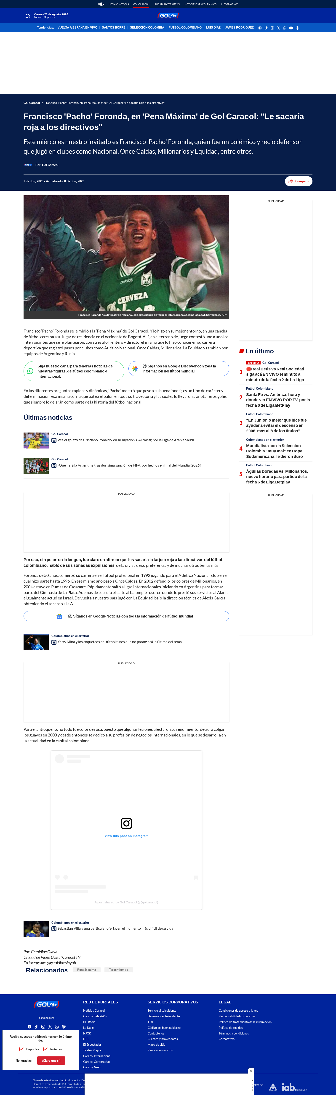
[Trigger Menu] (28, 15)
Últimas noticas (119, 4)
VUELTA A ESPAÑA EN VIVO (77, 27)
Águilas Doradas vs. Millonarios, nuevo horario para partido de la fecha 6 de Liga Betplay (277, 476)
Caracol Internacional (97, 1055)
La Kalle (88, 1027)
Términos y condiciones (234, 1033)
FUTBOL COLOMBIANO (185, 27)
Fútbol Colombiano (259, 388)
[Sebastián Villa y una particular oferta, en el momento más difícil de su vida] (36, 929)
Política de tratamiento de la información (245, 1022)
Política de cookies (231, 1027)
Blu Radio (89, 1022)
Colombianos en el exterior (70, 636)
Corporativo (227, 1038)
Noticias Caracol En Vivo (200, 4)
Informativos (229, 4)
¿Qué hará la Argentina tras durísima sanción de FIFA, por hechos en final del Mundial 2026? (129, 465)
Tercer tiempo (118, 969)
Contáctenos (156, 1033)
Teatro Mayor (92, 1050)
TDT (150, 1022)
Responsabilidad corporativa (237, 1016)
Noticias (56, 1049)
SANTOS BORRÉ (113, 27)
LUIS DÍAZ (213, 27)
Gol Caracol (141, 4)
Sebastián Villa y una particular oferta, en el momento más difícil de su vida (115, 928)
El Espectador (92, 1044)
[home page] (101, 4)
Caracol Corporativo (96, 1061)
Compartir (302, 181)
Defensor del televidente (164, 1016)
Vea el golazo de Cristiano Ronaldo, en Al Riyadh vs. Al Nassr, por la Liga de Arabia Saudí (126, 440)
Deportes (32, 1049)
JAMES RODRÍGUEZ (239, 27)
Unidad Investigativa (167, 4)
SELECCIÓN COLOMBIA (147, 27)
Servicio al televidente (162, 1010)
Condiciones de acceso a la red (238, 1010)
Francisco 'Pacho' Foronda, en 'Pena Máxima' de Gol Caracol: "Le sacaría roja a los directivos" (105, 102)
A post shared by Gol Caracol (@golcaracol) (126, 902)
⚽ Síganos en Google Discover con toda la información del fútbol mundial (179, 368)
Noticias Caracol (94, 1010)
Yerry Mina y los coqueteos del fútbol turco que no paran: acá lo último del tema (120, 641)
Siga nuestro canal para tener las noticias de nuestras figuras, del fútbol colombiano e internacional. (75, 371)
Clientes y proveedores (163, 1038)
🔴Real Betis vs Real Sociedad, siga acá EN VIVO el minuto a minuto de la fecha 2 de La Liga (275, 374)
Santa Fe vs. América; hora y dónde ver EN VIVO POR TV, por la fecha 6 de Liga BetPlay (278, 400)
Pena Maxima (86, 969)
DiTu (86, 1038)
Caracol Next (92, 1067)
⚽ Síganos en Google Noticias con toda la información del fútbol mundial (130, 616)
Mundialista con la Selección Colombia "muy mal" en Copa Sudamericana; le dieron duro (274, 451)
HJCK (87, 1033)
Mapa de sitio (156, 1044)
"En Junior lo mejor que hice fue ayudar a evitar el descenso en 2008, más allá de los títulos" (276, 425)
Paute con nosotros (160, 1050)
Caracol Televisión (95, 1016)
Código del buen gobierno (164, 1027)
